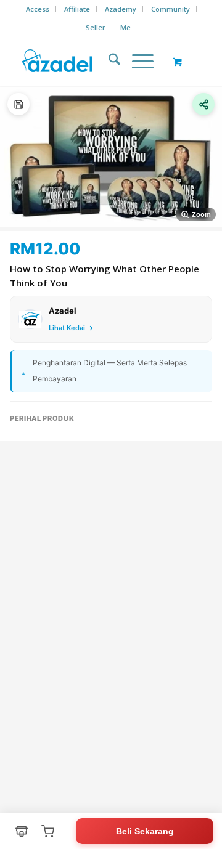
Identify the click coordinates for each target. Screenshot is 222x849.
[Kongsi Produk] (203, 104)
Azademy (120, 9)
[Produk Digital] (18, 104)
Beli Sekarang (145, 831)
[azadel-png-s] (92, 61)
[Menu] (137, 61)
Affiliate (77, 9)
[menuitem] (38, 9)
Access (37, 9)
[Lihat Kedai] (22, 831)
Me (125, 27)
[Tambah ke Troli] (47, 831)
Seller (95, 27)
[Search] (108, 61)
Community (170, 9)
